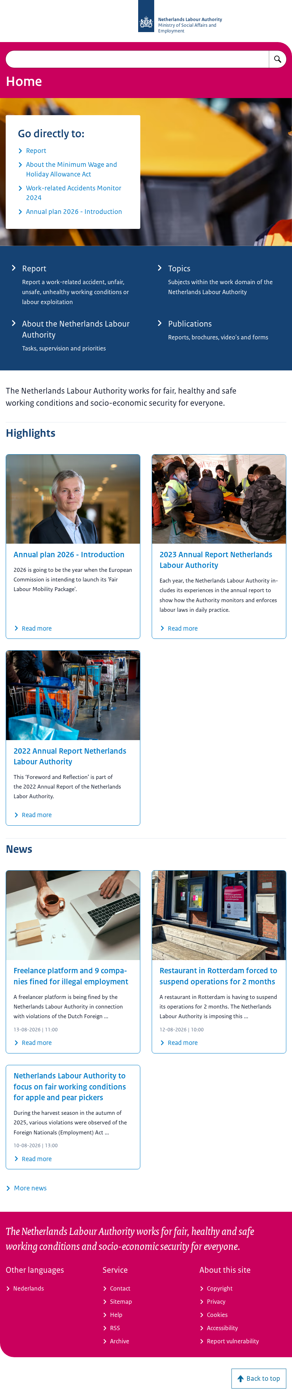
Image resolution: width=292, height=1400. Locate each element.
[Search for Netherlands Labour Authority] (277, 59)
